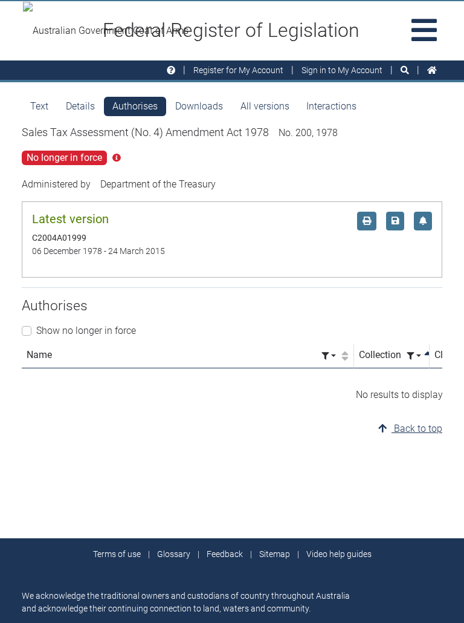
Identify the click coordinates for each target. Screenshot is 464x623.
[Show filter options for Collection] (414, 356)
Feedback (225, 554)
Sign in (341, 70)
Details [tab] (80, 106)
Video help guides (339, 554)
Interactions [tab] (331, 106)
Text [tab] (39, 106)
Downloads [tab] (199, 106)
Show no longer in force (86, 330)
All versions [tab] (264, 106)
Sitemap (274, 554)
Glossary (173, 554)
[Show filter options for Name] (328, 356)
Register (238, 70)
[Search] (404, 70)
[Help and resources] (171, 70)
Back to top (417, 428)
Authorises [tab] (135, 106)
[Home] (432, 70)
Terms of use (117, 554)
